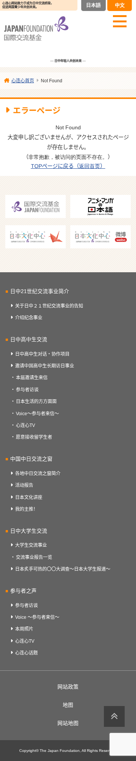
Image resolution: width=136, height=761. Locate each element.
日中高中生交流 (28, 339)
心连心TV (25, 425)
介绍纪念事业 (28, 317)
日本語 (93, 5)
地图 (68, 705)
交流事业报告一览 (34, 557)
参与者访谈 (27, 389)
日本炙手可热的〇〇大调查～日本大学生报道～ (62, 569)
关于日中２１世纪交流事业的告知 (49, 306)
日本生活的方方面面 (36, 401)
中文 (120, 5)
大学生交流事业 (31, 545)
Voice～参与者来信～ (37, 413)
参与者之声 (23, 591)
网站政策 (68, 687)
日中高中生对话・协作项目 (42, 354)
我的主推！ (26, 509)
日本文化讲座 (28, 497)
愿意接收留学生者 (34, 437)
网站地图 (68, 723)
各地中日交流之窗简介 (37, 473)
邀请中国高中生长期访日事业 (44, 366)
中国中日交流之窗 (31, 459)
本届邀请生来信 (32, 377)
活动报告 (24, 485)
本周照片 (24, 629)
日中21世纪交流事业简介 (39, 291)
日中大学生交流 (28, 531)
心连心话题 (26, 653)
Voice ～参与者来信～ (37, 617)
